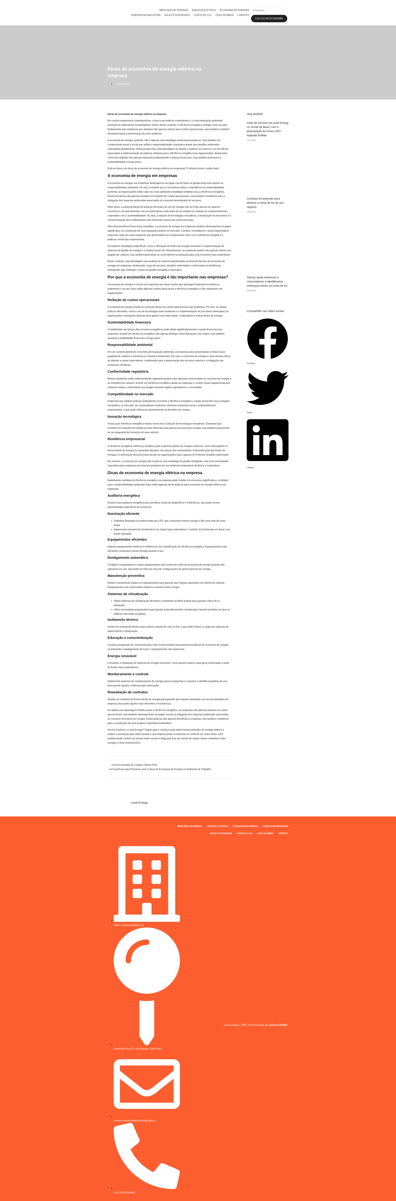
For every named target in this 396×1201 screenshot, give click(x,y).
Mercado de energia (173, 10)
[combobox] (269, 10)
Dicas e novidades (177, 15)
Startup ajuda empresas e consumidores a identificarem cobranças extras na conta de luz (267, 281)
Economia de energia (234, 10)
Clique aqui (150, 729)
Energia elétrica (204, 10)
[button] (267, 342)
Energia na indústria (146, 15)
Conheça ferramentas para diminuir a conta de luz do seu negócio (265, 203)
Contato (243, 15)
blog (163, 738)
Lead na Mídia (224, 15)
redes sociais (151, 738)
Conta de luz (203, 15)
